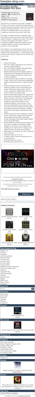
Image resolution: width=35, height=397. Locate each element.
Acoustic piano (5, 265)
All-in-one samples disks (8, 268)
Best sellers (4, 296)
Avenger (3, 275)
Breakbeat (4, 284)
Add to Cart (26, 194)
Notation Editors (5, 345)
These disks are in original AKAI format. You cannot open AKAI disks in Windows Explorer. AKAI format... (17, 385)
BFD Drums (4, 280)
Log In (25, 4)
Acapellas (4, 254)
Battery (3, 279)
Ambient (3, 270)
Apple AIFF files (5, 272)
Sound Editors (5, 349)
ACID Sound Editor (6, 256)
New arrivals (4, 294)
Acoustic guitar (5, 263)
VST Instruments (6, 351)
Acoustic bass (5, 259)
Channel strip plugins (13, 189)
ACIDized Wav (5, 258)
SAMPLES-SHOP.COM (24, 396)
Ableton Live (4, 251)
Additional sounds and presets (10, 266)
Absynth (3, 252)
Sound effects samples (9, 393)
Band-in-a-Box (5, 277)
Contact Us (4, 303)
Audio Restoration (6, 273)
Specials (3, 299)
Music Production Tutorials (9, 344)
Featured (3, 297)
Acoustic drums (5, 261)
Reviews (3, 301)
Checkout (31, 4)
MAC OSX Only (6, 342)
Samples (3, 347)
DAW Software (12, 19)
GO (33, 288)
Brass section (5, 282)
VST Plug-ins (15, 12)
